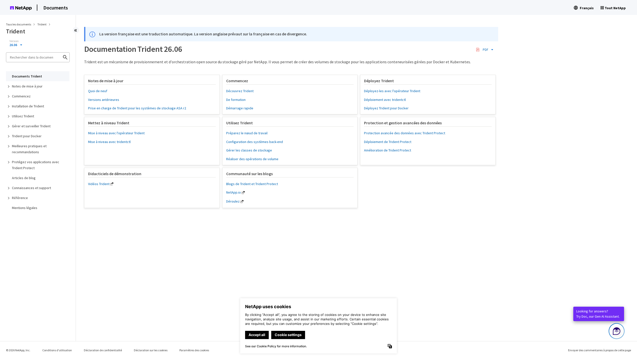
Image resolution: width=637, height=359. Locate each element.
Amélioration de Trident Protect (387, 150)
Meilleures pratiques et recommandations (29, 149)
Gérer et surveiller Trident (31, 126)
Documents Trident (27, 76)
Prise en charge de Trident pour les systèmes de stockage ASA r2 (137, 108)
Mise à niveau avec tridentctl (109, 142)
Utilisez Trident (23, 116)
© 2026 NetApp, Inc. (18, 350)
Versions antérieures (103, 99)
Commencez (21, 96)
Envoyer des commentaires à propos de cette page (599, 350)
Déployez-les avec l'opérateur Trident (392, 91)
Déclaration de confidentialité (103, 350)
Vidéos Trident (98, 184)
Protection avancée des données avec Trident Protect (404, 133)
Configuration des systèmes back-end (254, 142)
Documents (55, 7)
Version (14, 41)
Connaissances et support (31, 188)
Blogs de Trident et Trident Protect (252, 184)
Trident (42, 24)
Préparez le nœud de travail (246, 133)
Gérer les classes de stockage (249, 150)
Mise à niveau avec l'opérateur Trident (116, 133)
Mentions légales (24, 208)
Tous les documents (18, 24)
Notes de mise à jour (27, 86)
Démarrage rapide (239, 108)
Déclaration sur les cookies (150, 350)
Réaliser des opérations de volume (252, 159)
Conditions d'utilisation (57, 350)
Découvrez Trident (240, 91)
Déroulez (233, 201)
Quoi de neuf (97, 91)
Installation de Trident (28, 106)
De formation (236, 99)
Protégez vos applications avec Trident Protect (35, 165)
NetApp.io (233, 192)
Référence (20, 198)
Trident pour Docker (27, 136)
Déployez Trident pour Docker (386, 108)
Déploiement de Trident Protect (387, 142)
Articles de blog (24, 178)
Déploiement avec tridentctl (385, 99)
